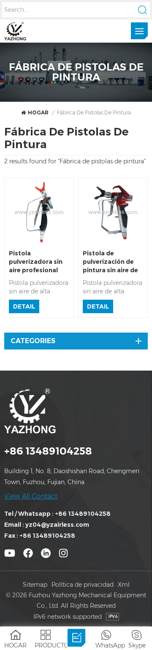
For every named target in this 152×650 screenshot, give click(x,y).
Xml (124, 584)
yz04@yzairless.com (57, 524)
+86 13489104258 (48, 451)
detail (24, 306)
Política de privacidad (83, 584)
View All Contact (30, 496)
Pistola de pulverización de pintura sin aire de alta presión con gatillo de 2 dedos (110, 261)
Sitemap (35, 584)
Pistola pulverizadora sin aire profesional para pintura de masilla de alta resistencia (35, 261)
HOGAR (38, 112)
